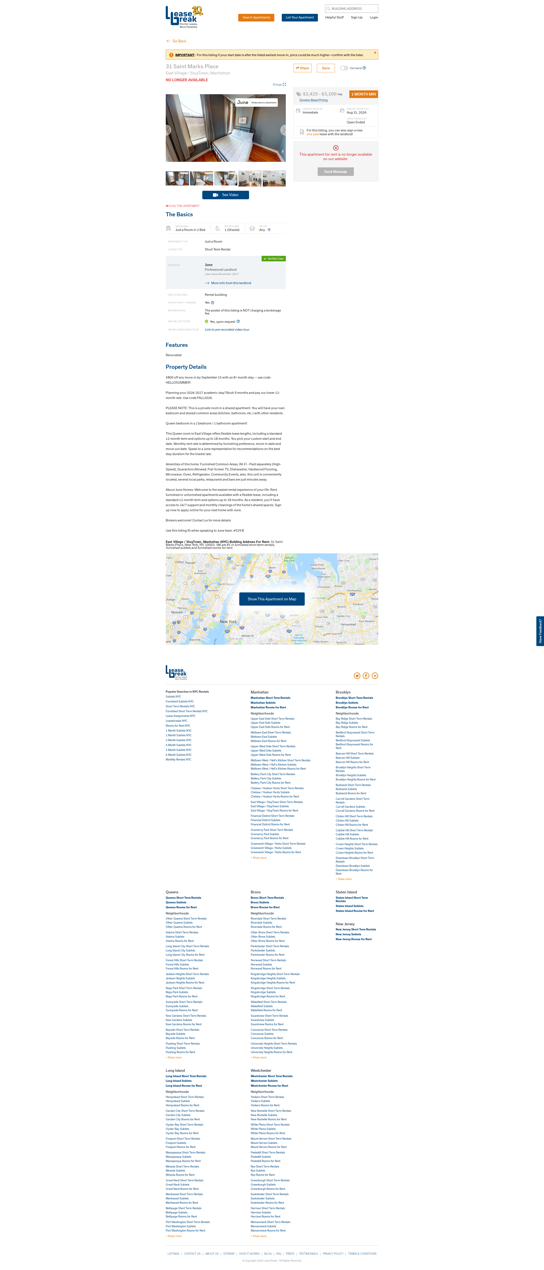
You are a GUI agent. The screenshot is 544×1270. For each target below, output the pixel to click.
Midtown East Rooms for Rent (268, 741)
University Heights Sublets (267, 1047)
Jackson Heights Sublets (180, 978)
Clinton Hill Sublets (347, 820)
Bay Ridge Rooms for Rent (351, 727)
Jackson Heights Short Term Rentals (187, 974)
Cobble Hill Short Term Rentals (354, 830)
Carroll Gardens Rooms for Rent (355, 810)
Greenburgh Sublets (263, 1184)
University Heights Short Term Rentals (274, 1043)
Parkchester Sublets (263, 950)
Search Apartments (256, 17)
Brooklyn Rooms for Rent (352, 707)
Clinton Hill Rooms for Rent (352, 824)
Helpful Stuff (334, 17)
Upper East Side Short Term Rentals (272, 718)
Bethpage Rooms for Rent (181, 1216)
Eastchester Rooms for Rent (267, 1202)
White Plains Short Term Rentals (270, 1124)
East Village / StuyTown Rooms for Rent (274, 810)
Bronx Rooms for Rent (265, 907)
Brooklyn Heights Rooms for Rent (355, 779)
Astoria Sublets (175, 936)
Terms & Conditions (362, 1253)
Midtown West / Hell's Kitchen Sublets (273, 764)
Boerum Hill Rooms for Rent (352, 762)
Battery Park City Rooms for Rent (270, 782)
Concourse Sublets (262, 1033)
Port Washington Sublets (181, 1226)
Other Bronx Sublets (263, 936)
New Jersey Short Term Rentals (356, 929)
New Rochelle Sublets (264, 1115)
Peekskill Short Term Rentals (268, 1152)
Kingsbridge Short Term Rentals (270, 988)
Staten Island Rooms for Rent (355, 911)
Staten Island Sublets (350, 906)
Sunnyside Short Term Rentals (184, 1002)
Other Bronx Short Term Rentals (270, 932)
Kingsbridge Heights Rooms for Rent (273, 982)
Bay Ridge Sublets (347, 722)
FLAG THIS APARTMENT (184, 206)
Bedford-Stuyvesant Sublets (353, 740)
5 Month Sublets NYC (179, 750)
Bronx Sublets (260, 902)
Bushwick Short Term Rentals (353, 785)
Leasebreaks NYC (176, 720)
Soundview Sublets (262, 1020)
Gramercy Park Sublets (265, 834)
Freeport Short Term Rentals (183, 1138)
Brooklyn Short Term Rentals (354, 697)
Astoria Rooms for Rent (180, 941)
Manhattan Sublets (263, 702)
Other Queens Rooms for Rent (184, 926)
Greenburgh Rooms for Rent (268, 1188)
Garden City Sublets (178, 1115)
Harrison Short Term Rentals (268, 1208)
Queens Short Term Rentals (183, 897)
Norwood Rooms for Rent (266, 968)
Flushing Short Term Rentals (183, 1043)
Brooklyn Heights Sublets (351, 775)
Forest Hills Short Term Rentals (184, 960)
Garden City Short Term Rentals (185, 1110)
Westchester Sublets (264, 1080)
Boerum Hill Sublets (348, 757)
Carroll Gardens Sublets (350, 806)
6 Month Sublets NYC (179, 754)
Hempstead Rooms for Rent (182, 1105)
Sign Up (357, 17)
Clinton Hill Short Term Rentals (354, 816)
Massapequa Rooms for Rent (183, 1161)
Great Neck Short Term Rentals (184, 1180)
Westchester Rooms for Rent (269, 1085)
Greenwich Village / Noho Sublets (271, 848)
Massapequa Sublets (178, 1156)
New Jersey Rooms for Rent (354, 939)
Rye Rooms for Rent (263, 1174)
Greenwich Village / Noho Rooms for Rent (276, 852)
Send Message (335, 171)
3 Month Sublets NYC (179, 740)
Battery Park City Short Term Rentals (273, 774)
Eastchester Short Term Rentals (270, 1194)
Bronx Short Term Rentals (267, 897)
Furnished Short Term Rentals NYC (187, 711)
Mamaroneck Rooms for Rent (268, 1230)
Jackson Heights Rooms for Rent (185, 982)
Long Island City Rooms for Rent (185, 954)
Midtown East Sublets (264, 736)
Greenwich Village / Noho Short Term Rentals (278, 843)
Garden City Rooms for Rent (183, 1119)
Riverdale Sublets (261, 922)
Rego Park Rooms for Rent (181, 996)
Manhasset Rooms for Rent (182, 1202)
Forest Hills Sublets (177, 964)
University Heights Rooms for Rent (271, 1052)
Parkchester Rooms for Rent (267, 954)
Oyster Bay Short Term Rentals (184, 1124)
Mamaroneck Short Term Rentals (270, 1222)
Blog (268, 1253)
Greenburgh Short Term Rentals (270, 1180)
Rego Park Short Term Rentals (184, 988)
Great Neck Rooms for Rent (182, 1188)
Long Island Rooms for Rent (184, 1085)
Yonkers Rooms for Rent (265, 1105)
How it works (249, 1253)
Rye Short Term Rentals (265, 1166)
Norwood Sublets (261, 964)
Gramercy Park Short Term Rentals (272, 829)
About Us (212, 1253)
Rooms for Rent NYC (178, 725)
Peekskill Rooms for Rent (265, 1161)
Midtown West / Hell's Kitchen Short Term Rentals (280, 760)
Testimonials (308, 1253)
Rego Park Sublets (177, 992)
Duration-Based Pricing (314, 100)
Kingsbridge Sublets (263, 992)
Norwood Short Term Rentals (268, 960)
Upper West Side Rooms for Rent (271, 754)
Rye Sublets (258, 1170)
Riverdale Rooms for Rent (266, 926)
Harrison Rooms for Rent (265, 1216)
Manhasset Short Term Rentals (184, 1194)
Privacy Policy (333, 1253)
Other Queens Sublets (179, 922)
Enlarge (277, 84)
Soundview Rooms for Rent (267, 1024)
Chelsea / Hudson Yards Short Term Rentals (277, 788)
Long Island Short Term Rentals (186, 1076)
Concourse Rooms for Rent (267, 1038)
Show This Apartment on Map (272, 598)
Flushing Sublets (176, 1047)
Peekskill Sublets (261, 1156)
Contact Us (192, 1253)
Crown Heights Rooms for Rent (354, 852)
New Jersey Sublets (348, 934)
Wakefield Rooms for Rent (266, 1010)
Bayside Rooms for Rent (180, 1038)
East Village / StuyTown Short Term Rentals (277, 802)
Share (304, 68)
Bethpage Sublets (176, 1212)
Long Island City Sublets (180, 950)
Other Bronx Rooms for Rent (268, 941)
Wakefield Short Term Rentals (269, 1002)
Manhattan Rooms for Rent (268, 707)
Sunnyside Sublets (177, 1006)
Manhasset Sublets (177, 1198)
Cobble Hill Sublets (347, 834)
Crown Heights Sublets (350, 848)
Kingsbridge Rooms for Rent (268, 996)
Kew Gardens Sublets (179, 1020)
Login (374, 17)
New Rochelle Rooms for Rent (268, 1119)
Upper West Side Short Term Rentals (273, 746)
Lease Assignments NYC (181, 716)
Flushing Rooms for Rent (180, 1052)
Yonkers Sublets (260, 1101)
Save (326, 68)
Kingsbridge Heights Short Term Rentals (275, 974)
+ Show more (259, 857)
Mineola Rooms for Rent (180, 1174)
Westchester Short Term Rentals (272, 1076)
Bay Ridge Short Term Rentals (354, 718)
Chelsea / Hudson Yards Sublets (270, 792)
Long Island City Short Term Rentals (187, 946)
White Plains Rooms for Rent (268, 1133)
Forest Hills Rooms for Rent (182, 968)
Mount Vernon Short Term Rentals (271, 1138)
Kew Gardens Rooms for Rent (183, 1024)
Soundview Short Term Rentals (269, 1015)
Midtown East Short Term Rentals (271, 732)
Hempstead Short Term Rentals (185, 1097)
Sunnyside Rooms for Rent (182, 1010)
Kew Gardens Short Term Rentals (186, 1015)
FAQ (278, 1253)
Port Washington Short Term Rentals (188, 1222)
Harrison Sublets (261, 1212)
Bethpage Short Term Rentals (183, 1208)
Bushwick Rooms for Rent (351, 793)
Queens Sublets (176, 902)
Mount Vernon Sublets (264, 1143)
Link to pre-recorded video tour (227, 329)
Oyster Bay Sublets (177, 1128)
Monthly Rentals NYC (178, 759)
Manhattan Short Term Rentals (270, 697)
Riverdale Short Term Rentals (268, 918)
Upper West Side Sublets (266, 750)
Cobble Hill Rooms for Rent (352, 838)
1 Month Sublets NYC (179, 730)
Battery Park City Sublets (266, 778)
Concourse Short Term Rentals (269, 1029)
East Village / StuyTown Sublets (270, 806)
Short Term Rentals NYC (180, 706)
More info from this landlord (231, 283)
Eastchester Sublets (263, 1198)
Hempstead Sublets (178, 1101)
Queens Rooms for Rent (181, 907)
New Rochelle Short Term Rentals (271, 1110)
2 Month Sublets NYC (179, 735)
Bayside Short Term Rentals (182, 1029)
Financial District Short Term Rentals (272, 815)
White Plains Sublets (263, 1128)
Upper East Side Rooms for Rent (270, 727)
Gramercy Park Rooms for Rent (269, 838)
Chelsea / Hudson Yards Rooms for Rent (275, 796)
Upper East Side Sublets (265, 722)
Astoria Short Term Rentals (182, 932)
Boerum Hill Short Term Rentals (355, 753)
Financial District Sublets (265, 820)
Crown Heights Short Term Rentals (357, 844)
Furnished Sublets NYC (180, 701)
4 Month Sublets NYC (179, 745)
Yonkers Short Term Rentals (267, 1097)
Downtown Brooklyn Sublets (353, 865)
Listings (173, 1253)
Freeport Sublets (176, 1143)
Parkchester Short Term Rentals (270, 946)
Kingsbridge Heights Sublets (268, 978)
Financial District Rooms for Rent (270, 824)
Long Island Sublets (179, 1080)
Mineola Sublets (175, 1170)
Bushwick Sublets (346, 789)
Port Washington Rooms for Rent (185, 1230)
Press (290, 1253)
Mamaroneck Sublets (263, 1226)
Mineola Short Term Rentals (182, 1166)
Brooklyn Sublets (347, 702)
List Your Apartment (300, 17)
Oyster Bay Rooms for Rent (182, 1133)
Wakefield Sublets (262, 1006)
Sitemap (229, 1253)
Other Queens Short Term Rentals (186, 918)
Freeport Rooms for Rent (181, 1147)
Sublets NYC (173, 696)
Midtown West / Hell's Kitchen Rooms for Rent (278, 768)
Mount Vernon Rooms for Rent (269, 1147)
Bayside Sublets (175, 1033)
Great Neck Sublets (177, 1184)
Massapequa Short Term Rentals (185, 1152)
